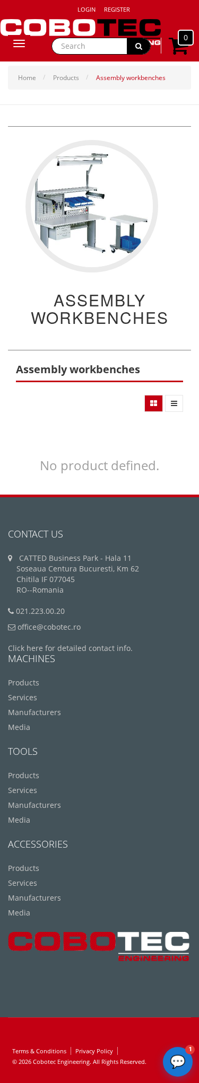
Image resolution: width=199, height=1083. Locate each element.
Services (22, 697)
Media (19, 727)
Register (117, 9)
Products (66, 77)
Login (86, 9)
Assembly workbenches (131, 77)
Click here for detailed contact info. (70, 648)
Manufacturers (34, 712)
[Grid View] (153, 403)
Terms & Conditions (39, 1051)
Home (27, 77)
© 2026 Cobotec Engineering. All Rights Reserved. (79, 1062)
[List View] (174, 403)
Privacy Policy (94, 1051)
